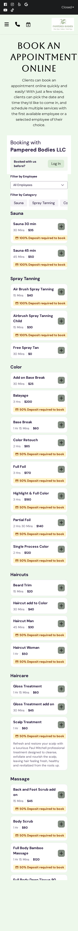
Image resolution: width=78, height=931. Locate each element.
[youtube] (6, 10)
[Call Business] (17, 24)
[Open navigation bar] (7, 24)
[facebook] (6, 4)
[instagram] (13, 4)
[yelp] (20, 4)
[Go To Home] (63, 24)
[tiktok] (13, 10)
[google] (27, 4)
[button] (28, 24)
